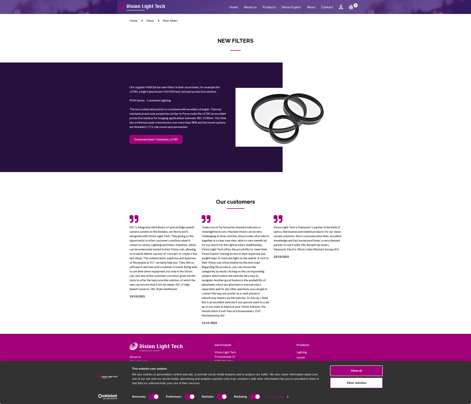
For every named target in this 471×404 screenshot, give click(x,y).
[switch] (189, 397)
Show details (275, 396)
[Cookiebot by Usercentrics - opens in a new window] (108, 397)
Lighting (302, 352)
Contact (327, 7)
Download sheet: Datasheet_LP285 (156, 139)
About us (250, 7)
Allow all (356, 370)
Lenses (301, 357)
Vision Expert (291, 7)
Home (233, 7)
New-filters (170, 20)
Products (269, 7)
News (311, 7)
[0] (351, 7)
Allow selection (356, 382)
